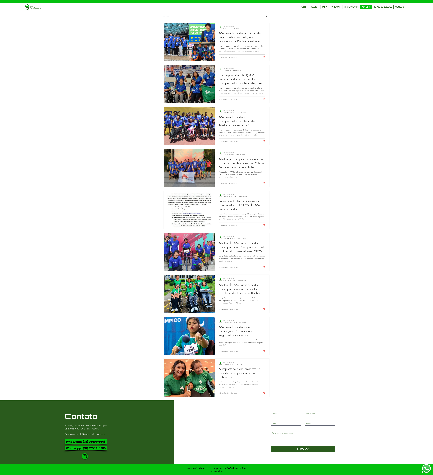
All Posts (166, 16)
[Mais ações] (265, 27)
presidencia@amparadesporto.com (88, 434)
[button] (267, 16)
